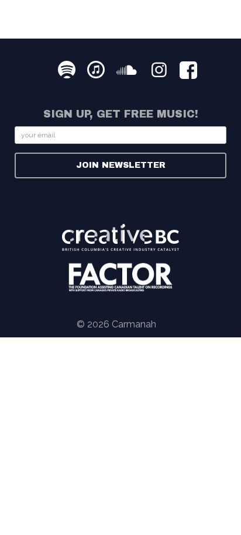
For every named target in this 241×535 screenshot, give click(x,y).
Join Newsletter (121, 165)
